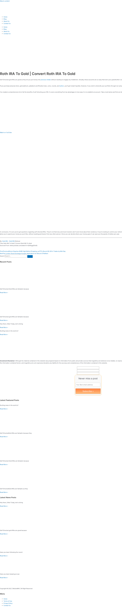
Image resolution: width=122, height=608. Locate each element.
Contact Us (7, 23)
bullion (62, 86)
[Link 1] (10, 13)
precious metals (46, 80)
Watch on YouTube (6, 132)
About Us (6, 21)
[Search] (30, 256)
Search (2, 256)
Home (5, 17)
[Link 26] (13, 357)
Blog (5, 19)
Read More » (4, 292)
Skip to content (5, 1)
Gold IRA (5, 241)
